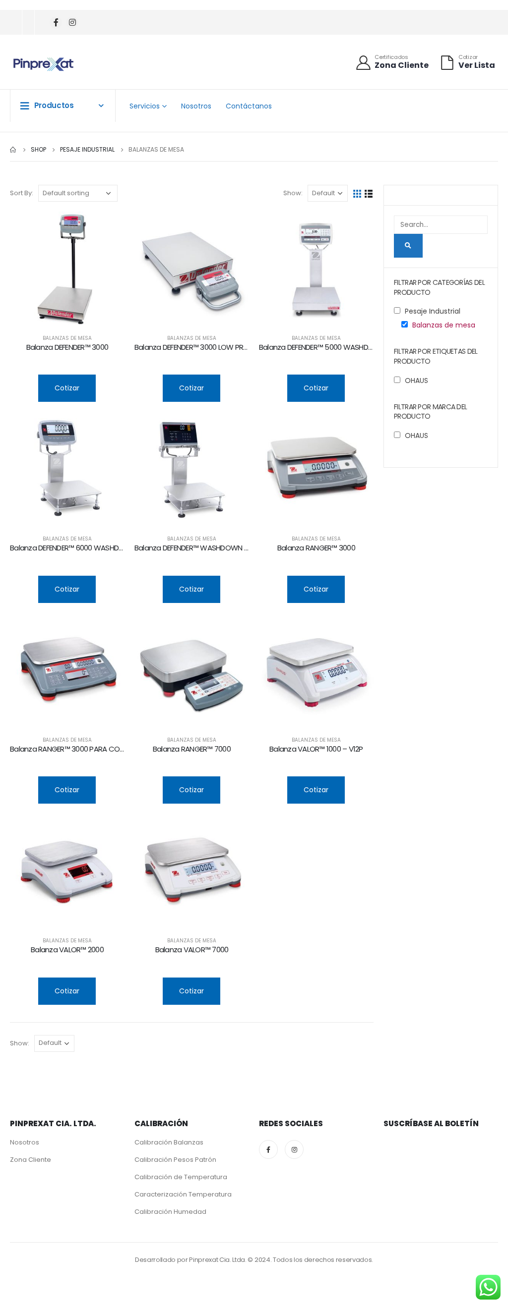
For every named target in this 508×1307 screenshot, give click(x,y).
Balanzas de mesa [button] (443, 325)
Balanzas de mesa (67, 338)
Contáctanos (249, 106)
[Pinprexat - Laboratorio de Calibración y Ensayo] (43, 64)
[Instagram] (72, 22)
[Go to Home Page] (13, 149)
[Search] (408, 246)
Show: (293, 193)
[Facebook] (56, 22)
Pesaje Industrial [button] (432, 311)
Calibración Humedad (170, 1211)
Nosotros (196, 106)
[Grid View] (357, 193)
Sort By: (21, 193)
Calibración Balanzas (168, 1142)
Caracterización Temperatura (183, 1194)
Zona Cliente (30, 1159)
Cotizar (67, 388)
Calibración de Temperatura (180, 1177)
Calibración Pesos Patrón (175, 1159)
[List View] (369, 193)
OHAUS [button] (416, 380)
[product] (67, 269)
